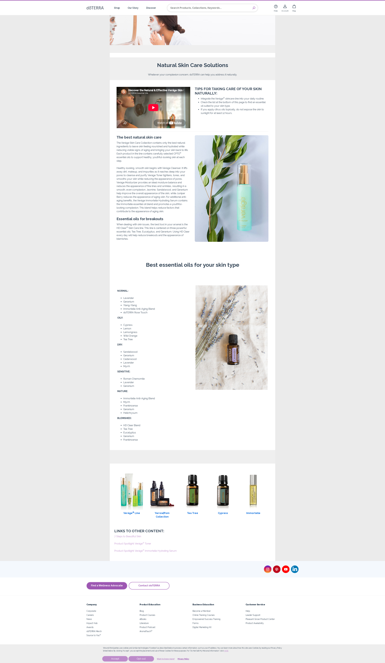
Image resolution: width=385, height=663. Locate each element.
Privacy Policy (183, 659)
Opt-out (141, 658)
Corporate (91, 611)
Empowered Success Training (206, 619)
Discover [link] (151, 7)
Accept (115, 658)
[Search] (254, 8)
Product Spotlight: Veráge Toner (132, 543)
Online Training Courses (203, 615)
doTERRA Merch (94, 631)
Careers (90, 615)
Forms (195, 623)
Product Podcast (147, 627)
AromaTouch (146, 631)
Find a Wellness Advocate (107, 585)
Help (248, 611)
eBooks (143, 619)
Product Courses (147, 615)
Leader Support (253, 615)
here (226, 651)
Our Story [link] (133, 7)
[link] (276, 8)
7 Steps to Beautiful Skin (127, 536)
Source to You (93, 635)
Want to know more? (166, 659)
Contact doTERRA (149, 585)
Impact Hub (92, 623)
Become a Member (201, 611)
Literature (144, 623)
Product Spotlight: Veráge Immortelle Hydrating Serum (145, 550)
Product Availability (255, 623)
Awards (90, 627)
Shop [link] (117, 7)
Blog (142, 611)
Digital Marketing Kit (201, 627)
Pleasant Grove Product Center (260, 619)
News (89, 619)
